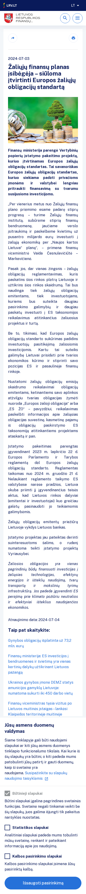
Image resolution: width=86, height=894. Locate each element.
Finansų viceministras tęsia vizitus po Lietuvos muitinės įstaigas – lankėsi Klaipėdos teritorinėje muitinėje (40, 708)
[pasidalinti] (12, 38)
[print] (73, 38)
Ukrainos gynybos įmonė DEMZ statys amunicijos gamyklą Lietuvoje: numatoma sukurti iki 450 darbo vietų (40, 687)
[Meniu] (77, 18)
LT (73, 5)
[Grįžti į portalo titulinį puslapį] (10, 5)
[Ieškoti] (65, 18)
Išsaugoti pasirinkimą (43, 883)
